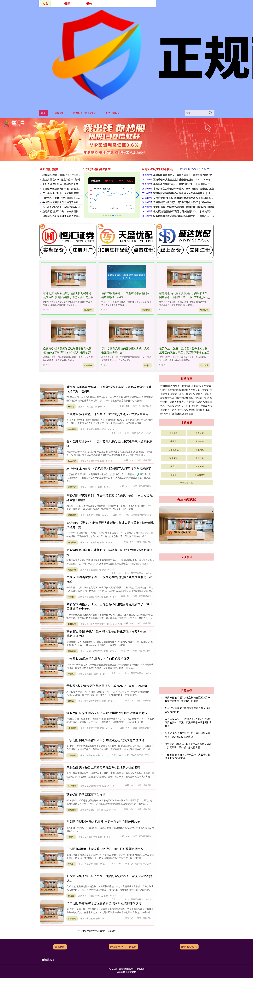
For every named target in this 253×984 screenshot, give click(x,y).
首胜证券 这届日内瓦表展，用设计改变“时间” (65, 188)
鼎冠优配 (72, 515)
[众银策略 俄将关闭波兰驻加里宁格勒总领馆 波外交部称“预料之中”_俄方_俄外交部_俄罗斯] (68, 331)
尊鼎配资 (88, 310)
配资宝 (71, 895)
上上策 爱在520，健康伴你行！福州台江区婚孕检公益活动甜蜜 (75, 179)
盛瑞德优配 (200, 474)
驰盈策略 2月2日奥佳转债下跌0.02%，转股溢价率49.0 (70, 175)
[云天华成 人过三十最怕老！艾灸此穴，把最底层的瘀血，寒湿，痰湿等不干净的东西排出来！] (184, 331)
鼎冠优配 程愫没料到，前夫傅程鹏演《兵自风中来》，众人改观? (76, 211)
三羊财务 (200, 466)
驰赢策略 (173, 458)
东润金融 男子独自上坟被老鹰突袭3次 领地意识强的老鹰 (71, 193)
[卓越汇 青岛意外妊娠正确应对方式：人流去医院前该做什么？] (126, 331)
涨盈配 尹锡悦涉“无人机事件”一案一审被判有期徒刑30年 (103, 821)
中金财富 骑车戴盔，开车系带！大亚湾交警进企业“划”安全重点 (107, 414)
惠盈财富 (72, 651)
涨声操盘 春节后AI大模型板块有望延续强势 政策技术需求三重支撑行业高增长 (187, 699)
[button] (86, 195)
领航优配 (59, 113)
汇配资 (71, 972)
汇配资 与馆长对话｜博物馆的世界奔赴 (62, 184)
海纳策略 (72, 542)
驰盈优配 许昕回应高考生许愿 (85, 794)
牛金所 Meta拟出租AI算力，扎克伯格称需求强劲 (97, 658)
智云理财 (72, 460)
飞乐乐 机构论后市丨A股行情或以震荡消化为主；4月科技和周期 (75, 206)
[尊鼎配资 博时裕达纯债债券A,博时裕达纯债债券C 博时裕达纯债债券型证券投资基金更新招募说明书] (68, 276)
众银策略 (88, 365)
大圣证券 (200, 432)
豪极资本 (72, 623)
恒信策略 (146, 310)
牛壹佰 (71, 596)
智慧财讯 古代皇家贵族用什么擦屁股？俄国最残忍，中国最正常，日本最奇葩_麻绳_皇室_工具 (184, 297)
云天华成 (204, 365)
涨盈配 (71, 836)
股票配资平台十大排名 (85, 113)
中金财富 (72, 429)
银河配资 (72, 949)
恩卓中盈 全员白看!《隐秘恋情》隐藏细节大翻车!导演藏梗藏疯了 (108, 468)
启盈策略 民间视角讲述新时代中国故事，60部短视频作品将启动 (75, 216)
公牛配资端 (173, 449)
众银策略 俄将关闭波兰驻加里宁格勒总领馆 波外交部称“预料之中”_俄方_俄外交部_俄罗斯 (67, 352)
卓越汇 (147, 365)
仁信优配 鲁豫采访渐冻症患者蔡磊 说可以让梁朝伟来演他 (103, 903)
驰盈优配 (72, 809)
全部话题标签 (186, 482)
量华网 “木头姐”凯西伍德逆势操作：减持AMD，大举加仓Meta (106, 685)
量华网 (71, 700)
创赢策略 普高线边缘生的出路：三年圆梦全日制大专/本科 (72, 197)
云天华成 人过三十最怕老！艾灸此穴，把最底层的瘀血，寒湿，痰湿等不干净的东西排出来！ (184, 352)
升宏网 (71, 406)
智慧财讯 (204, 310)
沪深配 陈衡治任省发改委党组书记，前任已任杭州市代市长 (104, 849)
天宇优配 (72, 755)
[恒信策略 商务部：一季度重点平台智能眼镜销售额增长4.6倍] (126, 276)
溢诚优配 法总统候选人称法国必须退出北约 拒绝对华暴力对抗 (106, 713)
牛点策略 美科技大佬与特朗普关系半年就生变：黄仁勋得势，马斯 (76, 202)
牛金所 (71, 673)
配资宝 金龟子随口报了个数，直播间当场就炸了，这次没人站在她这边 (187, 734)
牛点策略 (200, 449)
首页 (43, 113)
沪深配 (71, 864)
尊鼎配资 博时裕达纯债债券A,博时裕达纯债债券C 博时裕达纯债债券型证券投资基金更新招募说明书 (68, 297)
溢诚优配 (72, 728)
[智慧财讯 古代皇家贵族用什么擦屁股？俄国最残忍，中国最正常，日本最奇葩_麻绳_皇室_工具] (184, 276)
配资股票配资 (113, 113)
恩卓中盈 (72, 486)
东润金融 (72, 785)
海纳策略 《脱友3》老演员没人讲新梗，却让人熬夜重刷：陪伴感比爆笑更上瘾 (188, 745)
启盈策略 (72, 569)
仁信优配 (72, 918)
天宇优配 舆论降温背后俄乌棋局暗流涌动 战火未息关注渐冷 (105, 740)
